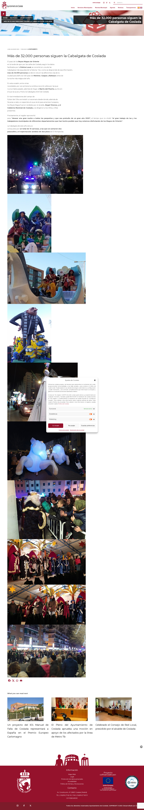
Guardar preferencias (88, 425)
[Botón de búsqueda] (114, 2)
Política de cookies (64, 430)
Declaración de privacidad (77, 430)
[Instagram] (103, 2)
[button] (95, 380)
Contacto (72, 788)
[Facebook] (106, 2)
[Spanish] (138, 7)
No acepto (71, 425)
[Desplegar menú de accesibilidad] (3, 13)
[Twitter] (109, 2)
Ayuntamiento (32, 49)
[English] (141, 7)
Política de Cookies (63, 403)
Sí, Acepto (55, 425)
